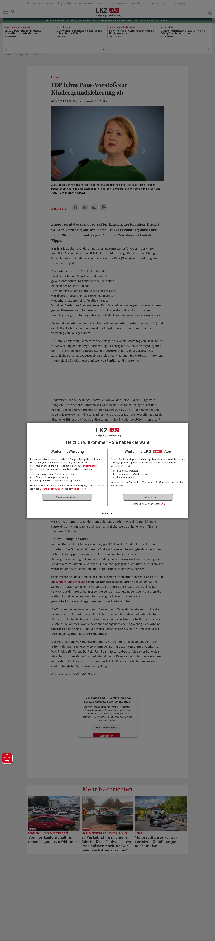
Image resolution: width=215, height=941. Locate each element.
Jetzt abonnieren (147, 497)
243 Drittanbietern (88, 466)
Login (162, 504)
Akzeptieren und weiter (67, 497)
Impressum (107, 513)
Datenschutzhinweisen (51, 489)
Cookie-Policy (78, 489)
